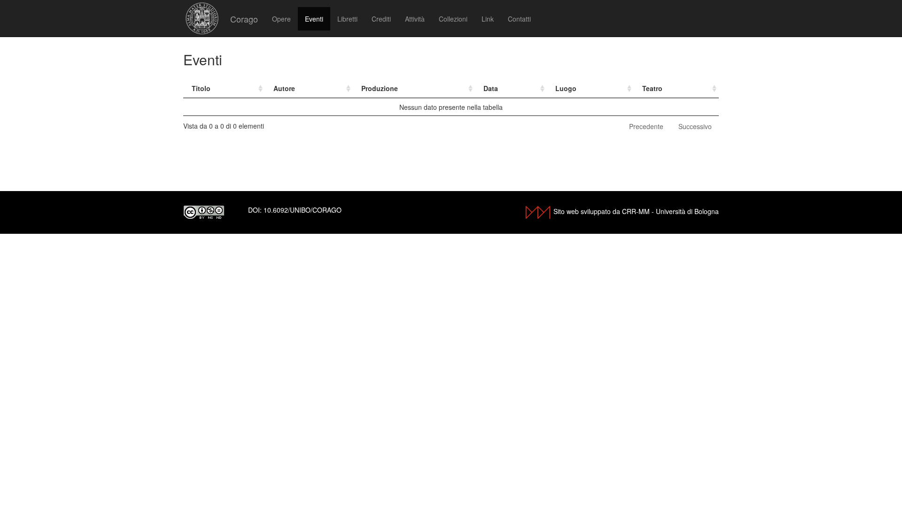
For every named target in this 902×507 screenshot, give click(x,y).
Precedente (646, 126)
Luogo (565, 88)
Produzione (379, 88)
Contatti (519, 18)
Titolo (201, 88)
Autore (284, 88)
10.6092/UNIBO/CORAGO (303, 210)
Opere (281, 18)
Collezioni (453, 18)
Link (488, 18)
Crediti (381, 18)
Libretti (347, 18)
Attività (415, 18)
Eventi (314, 18)
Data (490, 88)
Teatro (652, 88)
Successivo (695, 126)
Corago (244, 19)
